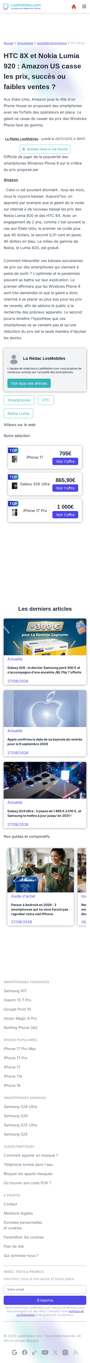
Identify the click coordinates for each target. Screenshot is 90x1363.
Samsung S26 (16, 1115)
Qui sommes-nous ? (21, 1255)
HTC (46, 400)
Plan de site (14, 1246)
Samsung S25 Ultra (20, 1125)
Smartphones (19, 400)
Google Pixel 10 (17, 1009)
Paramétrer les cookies (24, 1237)
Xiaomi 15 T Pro (17, 1000)
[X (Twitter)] (55, 1352)
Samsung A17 (15, 990)
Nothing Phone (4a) (21, 1027)
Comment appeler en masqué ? (31, 1155)
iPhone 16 (12, 1085)
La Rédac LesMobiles (21, 139)
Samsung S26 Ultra (20, 1106)
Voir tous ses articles (29, 383)
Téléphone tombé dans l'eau (28, 1164)
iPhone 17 (12, 1067)
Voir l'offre (65, 461)
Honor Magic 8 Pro (20, 1018)
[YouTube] (45, 1352)
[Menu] (84, 6)
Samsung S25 (16, 1134)
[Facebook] (25, 1352)
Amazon (11, 179)
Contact (10, 1204)
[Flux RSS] (75, 1352)
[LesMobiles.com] (22, 6)
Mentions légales (18, 1213)
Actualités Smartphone (52, 43)
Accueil (8, 43)
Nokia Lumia (18, 413)
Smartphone (25, 43)
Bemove (33, 1340)
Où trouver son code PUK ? (27, 1183)
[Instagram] (65, 1352)
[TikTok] (35, 1352)
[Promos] (74, 6)
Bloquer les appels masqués (28, 1173)
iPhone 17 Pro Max (20, 1048)
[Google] (14, 1352)
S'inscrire (45, 1300)
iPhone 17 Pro (15, 1058)
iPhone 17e (13, 1076)
